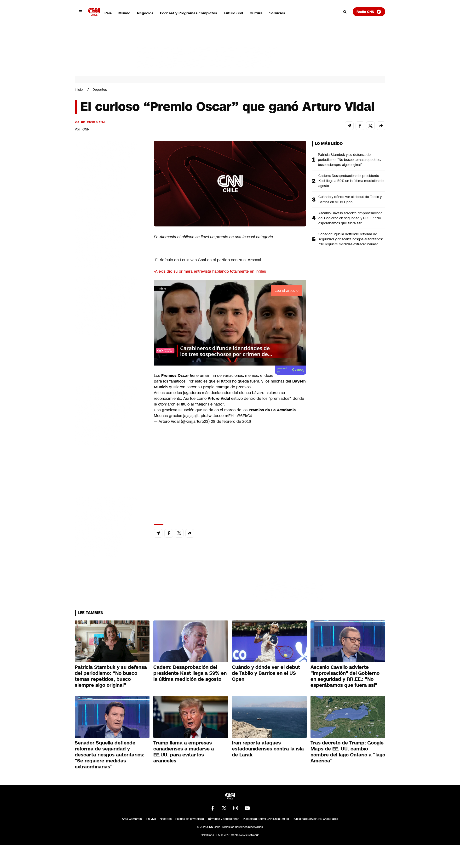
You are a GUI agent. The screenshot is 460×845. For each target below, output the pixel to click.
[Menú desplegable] (80, 11)
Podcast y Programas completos (188, 13)
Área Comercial (132, 819)
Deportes (99, 89)
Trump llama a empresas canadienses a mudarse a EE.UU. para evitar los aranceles (183, 751)
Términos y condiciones (223, 819)
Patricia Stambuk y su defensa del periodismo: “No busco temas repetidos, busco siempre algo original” (349, 159)
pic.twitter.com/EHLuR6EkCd (226, 415)
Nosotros (166, 819)
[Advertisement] (111, 415)
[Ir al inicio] (94, 12)
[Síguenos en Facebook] (213, 808)
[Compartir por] (381, 125)
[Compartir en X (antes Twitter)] (370, 125)
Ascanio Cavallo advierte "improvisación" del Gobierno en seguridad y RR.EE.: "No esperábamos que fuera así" (350, 218)
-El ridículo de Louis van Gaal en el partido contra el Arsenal (207, 260)
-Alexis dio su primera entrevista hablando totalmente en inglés (210, 271)
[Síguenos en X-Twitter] (224, 808)
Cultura (256, 13)
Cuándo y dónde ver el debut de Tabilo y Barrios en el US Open (350, 199)
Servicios (277, 13)
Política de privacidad (189, 819)
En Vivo (151, 819)
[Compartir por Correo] (349, 125)
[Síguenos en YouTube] (247, 808)
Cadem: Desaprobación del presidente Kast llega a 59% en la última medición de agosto (351, 180)
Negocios (145, 13)
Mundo (124, 13)
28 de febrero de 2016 (231, 421)
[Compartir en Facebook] (360, 125)
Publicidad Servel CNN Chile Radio (315, 819)
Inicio (79, 89)
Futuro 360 (233, 13)
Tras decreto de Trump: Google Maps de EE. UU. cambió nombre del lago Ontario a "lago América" (347, 751)
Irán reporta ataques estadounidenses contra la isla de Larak (268, 748)
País (108, 13)
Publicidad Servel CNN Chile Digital (266, 819)
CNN (86, 129)
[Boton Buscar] (345, 11)
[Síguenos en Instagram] (236, 808)
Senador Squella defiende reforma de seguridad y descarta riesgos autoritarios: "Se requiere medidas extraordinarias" (350, 239)
